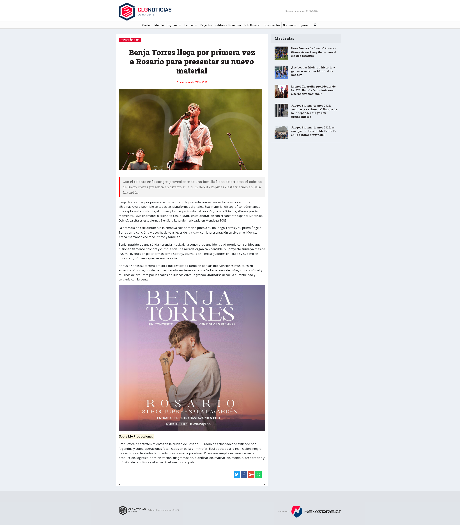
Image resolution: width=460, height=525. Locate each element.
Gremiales (289, 25)
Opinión (305, 25)
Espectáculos (272, 25)
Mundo (159, 25)
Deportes (206, 25)
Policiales (190, 25)
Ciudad (146, 25)
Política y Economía (228, 25)
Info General (252, 25)
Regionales (174, 25)
